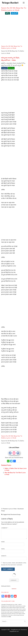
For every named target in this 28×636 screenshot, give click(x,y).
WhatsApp (11, 68)
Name (3, 542)
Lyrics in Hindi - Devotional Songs (12, 509)
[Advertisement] (14, 31)
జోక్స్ (7, 13)
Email (3, 549)
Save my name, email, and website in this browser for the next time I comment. (13, 563)
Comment (4, 528)
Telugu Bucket (10, 2)
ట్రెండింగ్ (14, 13)
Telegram (4, 68)
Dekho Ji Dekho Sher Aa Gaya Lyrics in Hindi (16, 469)
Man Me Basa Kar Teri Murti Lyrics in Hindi (15, 473)
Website (3, 556)
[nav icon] (23, 2)
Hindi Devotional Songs (14, 514)
